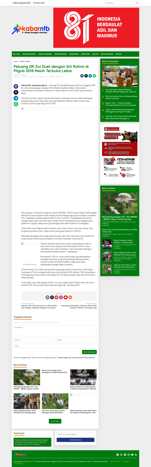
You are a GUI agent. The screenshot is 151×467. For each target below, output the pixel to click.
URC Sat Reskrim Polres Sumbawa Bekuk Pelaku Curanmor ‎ (121, 97)
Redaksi (126, 461)
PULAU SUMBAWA (49, 76)
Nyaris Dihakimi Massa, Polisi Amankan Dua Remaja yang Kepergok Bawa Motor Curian (25, 412)
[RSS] (70, 297)
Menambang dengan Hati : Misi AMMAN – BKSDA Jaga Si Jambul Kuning (26, 388)
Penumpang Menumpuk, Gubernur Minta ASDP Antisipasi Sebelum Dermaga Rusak (79, 305)
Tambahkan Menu (39, 3)
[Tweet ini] (86, 76)
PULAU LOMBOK (39, 76)
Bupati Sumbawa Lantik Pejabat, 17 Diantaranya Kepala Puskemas (83, 388)
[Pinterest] (56, 297)
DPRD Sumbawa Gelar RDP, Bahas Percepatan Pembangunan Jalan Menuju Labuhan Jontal (83, 412)
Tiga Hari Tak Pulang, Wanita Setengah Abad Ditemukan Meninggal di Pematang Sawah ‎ (54, 412)
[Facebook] (47, 297)
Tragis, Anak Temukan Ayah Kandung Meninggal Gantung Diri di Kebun (120, 111)
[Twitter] (52, 297)
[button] (137, 3)
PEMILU (25, 76)
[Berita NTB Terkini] (31, 28)
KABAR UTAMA (18, 76)
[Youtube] (66, 297)
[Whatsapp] (94, 76)
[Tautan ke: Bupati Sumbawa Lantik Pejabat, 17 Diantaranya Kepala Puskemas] (107, 244)
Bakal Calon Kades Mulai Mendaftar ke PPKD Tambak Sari (54, 371)
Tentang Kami (115, 461)
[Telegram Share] (90, 76)
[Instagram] (61, 297)
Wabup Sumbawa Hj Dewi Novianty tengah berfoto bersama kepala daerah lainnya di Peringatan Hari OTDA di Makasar (31, 442)
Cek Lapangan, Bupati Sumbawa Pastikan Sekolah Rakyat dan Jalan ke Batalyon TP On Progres (121, 91)
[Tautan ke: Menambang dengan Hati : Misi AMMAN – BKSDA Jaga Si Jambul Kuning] (119, 203)
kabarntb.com (28, 461)
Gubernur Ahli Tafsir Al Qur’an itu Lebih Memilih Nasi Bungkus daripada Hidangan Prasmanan (39, 305)
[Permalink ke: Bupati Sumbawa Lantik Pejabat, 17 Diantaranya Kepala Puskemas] (83, 377)
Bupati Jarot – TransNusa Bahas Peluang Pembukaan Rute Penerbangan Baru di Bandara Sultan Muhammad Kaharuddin (121, 104)
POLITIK (30, 76)
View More (55, 421)
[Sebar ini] (82, 76)
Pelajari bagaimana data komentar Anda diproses (76, 357)
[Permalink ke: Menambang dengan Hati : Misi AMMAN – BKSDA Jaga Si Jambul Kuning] (27, 377)
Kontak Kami (18, 464)
